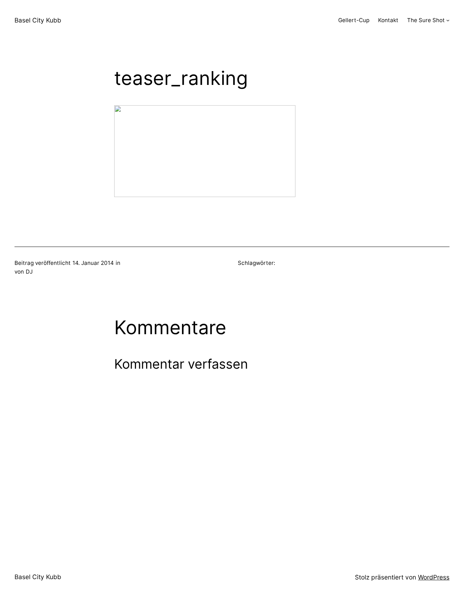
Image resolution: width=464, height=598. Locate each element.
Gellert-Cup (353, 20)
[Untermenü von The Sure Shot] (448, 20)
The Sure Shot (426, 20)
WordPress (434, 577)
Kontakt (388, 20)
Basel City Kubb (37, 20)
